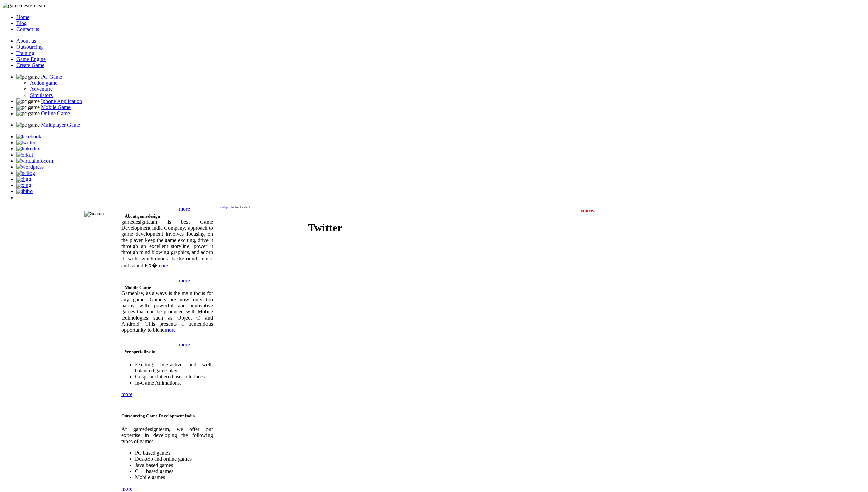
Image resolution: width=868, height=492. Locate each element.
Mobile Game (56, 107)
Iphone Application (61, 101)
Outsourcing (29, 47)
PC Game (51, 77)
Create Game (30, 65)
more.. (588, 210)
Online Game (55, 113)
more (184, 209)
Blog (21, 23)
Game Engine (31, 59)
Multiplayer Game (60, 125)
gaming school (228, 207)
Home (22, 17)
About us (26, 41)
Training (25, 53)
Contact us (27, 29)
